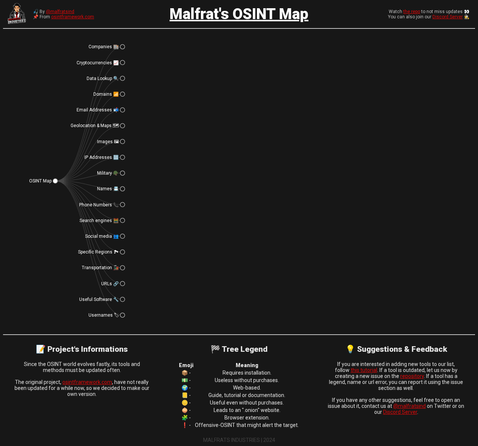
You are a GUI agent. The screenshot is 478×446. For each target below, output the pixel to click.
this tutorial (364, 370)
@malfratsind (60, 11)
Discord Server (447, 16)
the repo (411, 11)
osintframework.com (72, 16)
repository (412, 376)
